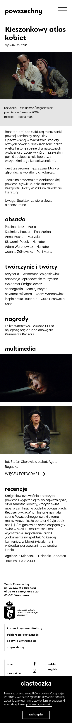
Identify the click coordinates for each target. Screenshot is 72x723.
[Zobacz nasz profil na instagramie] (34, 671)
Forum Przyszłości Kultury (24, 628)
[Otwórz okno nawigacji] (62, 10)
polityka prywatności (21, 641)
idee (10, 664)
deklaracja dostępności (23, 635)
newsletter (14, 673)
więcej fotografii (22, 474)
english (52, 669)
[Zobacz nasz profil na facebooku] (34, 664)
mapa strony (16, 647)
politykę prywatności (39, 704)
